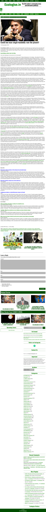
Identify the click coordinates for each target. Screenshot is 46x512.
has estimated (29, 85)
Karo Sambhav (26, 467)
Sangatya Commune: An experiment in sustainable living (33, 463)
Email (1, 275)
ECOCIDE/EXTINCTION (28, 393)
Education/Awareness (28, 398)
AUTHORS (32, 1)
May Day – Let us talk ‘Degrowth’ (38, 465)
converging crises (30, 228)
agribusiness (5, 228)
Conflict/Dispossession (28, 381)
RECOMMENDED (27, 430)
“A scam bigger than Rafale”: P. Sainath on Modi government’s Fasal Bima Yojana (12, 248)
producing (25, 119)
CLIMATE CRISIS (27, 378)
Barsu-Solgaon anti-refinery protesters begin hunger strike (33, 333)
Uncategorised (26, 446)
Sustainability (26, 438)
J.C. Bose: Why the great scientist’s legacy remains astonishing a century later (33, 248)
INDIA (25, 412)
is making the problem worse (10, 119)
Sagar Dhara (30, 495)
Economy (25, 396)
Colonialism (26, 380)
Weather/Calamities (27, 451)
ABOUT (2, 1)
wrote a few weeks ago (25, 153)
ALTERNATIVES (27, 375)
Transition (6, 230)
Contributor (27, 475)
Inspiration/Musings (28, 416)
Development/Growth (28, 388)
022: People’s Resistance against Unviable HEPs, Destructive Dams (34, 339)
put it (7, 96)
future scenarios (13, 229)
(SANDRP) (40, 335)
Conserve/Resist (27, 383)
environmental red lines (5, 229)
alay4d (25, 457)
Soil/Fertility (26, 437)
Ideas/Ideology (27, 411)
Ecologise (31, 503)
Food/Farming (26, 403)
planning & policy (20, 229)
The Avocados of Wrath (8, 309)
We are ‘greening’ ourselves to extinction (23, 324)
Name (1, 271)
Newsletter (37, 1)
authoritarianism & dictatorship (18, 228)
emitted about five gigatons (8, 87)
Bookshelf (26, 377)
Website (2, 279)
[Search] (44, 328)
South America (35, 229)
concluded (24, 163)
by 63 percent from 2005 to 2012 (22, 139)
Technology (26, 442)
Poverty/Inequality (27, 429)
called (23, 133)
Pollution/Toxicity (27, 425)
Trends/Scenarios (27, 445)
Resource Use (26, 432)
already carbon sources (29, 122)
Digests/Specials (27, 390)
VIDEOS (14, 1)
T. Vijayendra (32, 488)
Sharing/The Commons (28, 435)
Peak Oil (25, 422)
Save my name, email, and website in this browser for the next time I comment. (7, 285)
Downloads (26, 391)
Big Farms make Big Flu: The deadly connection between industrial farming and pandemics (22, 307)
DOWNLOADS (26, 1)
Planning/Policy (27, 424)
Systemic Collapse (27, 440)
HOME (1, 11)
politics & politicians (28, 229)
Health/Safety (26, 409)
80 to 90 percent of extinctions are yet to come (19, 126)
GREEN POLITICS (27, 406)
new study (3, 130)
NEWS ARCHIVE (27, 419)
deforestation (37, 228)
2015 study (35, 117)
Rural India (26, 433)
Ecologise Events (27, 394)
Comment (2, 259)
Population (26, 427)
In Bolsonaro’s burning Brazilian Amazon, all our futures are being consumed (38, 308)
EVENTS (6, 1)
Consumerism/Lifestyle (28, 385)
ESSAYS (10, 1)
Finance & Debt (27, 401)
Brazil (26, 228)
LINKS (22, 1)
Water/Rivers (26, 450)
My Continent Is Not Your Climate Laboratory (8, 324)
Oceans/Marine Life (27, 420)
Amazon (10, 228)
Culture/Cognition (27, 386)
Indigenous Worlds (27, 414)
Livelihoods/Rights (27, 417)
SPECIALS (18, 1)
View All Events (11, 330)
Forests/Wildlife (27, 404)
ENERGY (25, 399)
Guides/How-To (27, 407)
